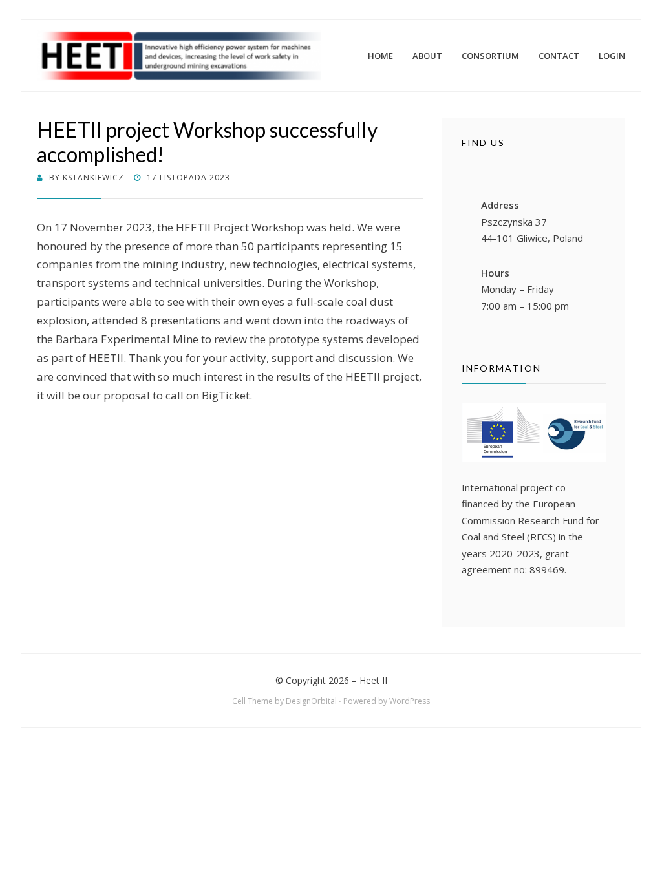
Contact (559, 55)
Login (612, 55)
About (427, 55)
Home (380, 55)
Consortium (490, 55)
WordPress (409, 701)
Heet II (373, 680)
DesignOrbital (311, 701)
